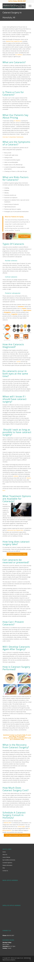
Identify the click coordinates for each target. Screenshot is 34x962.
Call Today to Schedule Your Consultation (17, 835)
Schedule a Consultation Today (17, 554)
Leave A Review (6, 857)
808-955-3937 (23, 738)
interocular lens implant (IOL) (15, 530)
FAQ (4, 868)
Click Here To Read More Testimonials (13, 137)
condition (15, 476)
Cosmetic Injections (7, 862)
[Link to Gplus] (30, 959)
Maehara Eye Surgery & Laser (14, 41)
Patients (28, 478)
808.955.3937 (7, 822)
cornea (18, 361)
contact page (21, 826)
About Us (5, 854)
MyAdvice (13, 959)
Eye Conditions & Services (9, 860)
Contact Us (5, 870)
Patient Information (7, 865)
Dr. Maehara (19, 54)
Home (4, 852)
